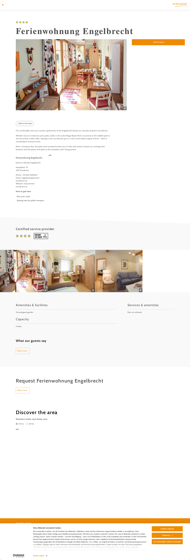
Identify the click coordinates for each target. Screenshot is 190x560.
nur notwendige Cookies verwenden (167, 542)
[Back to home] (180, 5)
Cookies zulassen (167, 529)
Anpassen (166, 535)
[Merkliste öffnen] (11, 4)
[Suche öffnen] (14, 4)
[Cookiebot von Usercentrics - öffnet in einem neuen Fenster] (18, 555)
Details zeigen (38, 556)
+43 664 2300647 (29, 175)
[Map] (8, 4)
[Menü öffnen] (2, 4)
